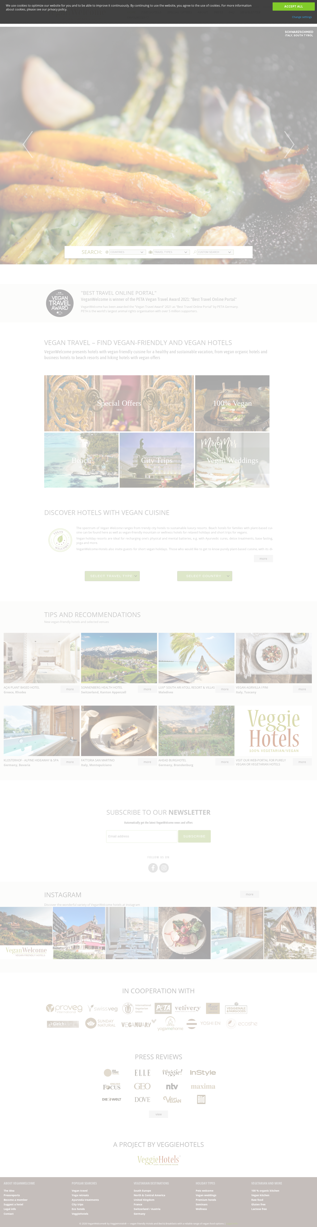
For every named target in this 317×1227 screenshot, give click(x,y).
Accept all (293, 6)
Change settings (302, 17)
